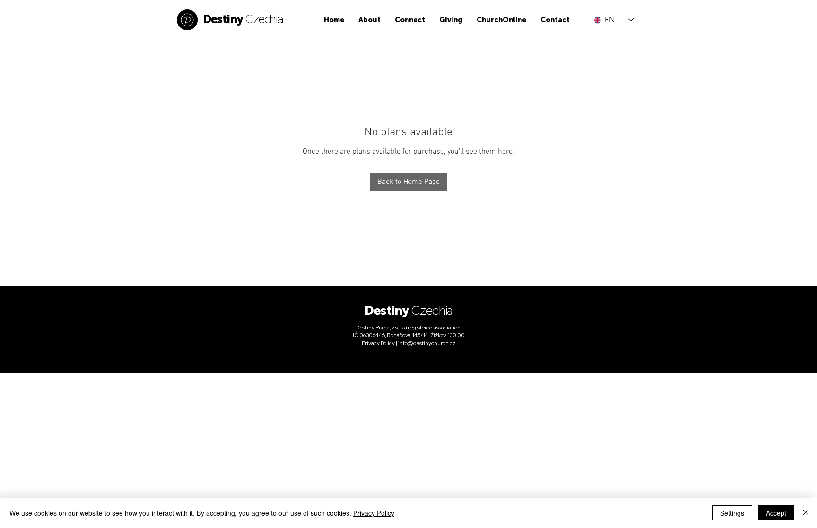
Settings (732, 513)
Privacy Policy (373, 513)
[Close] (805, 512)
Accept (776, 513)
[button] (369, 19)
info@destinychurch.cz (426, 343)
